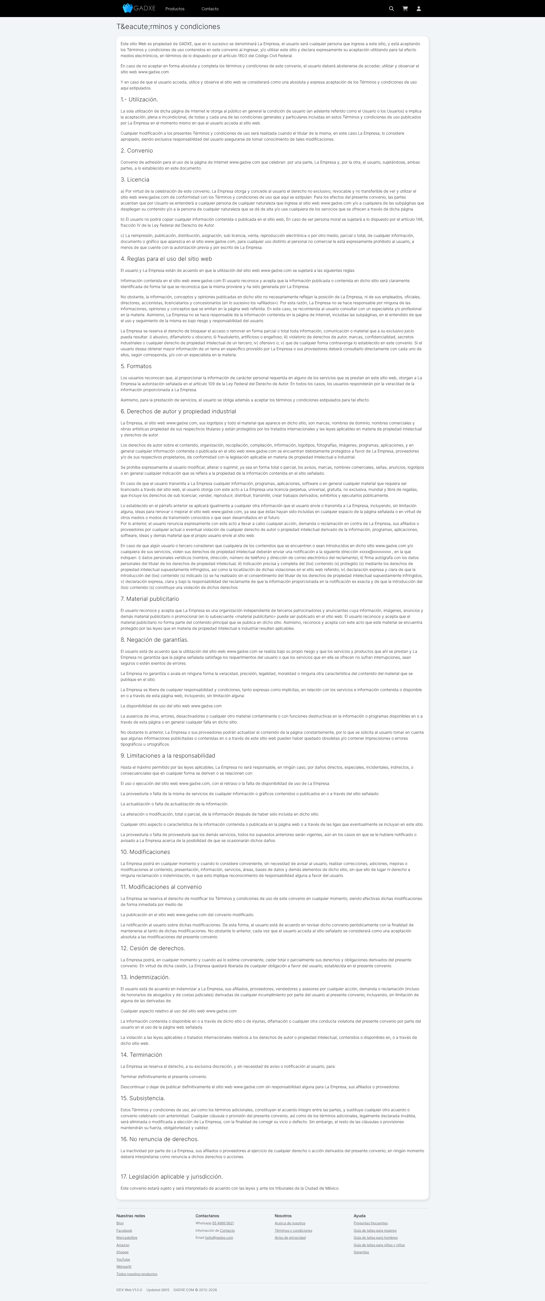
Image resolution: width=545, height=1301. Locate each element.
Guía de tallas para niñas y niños (379, 1245)
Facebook (124, 1230)
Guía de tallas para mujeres (375, 1230)
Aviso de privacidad (290, 1237)
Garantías (361, 1252)
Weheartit (123, 1266)
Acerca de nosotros (290, 1223)
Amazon (122, 1245)
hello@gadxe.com (219, 1237)
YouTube (123, 1259)
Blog (119, 1223)
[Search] (391, 8)
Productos (175, 8)
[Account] (418, 8)
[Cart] (405, 8)
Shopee (122, 1252)
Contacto (210, 8)
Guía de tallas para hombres (376, 1237)
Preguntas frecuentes (371, 1223)
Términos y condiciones (293, 1230)
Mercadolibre (126, 1237)
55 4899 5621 (223, 1223)
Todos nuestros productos (136, 1274)
